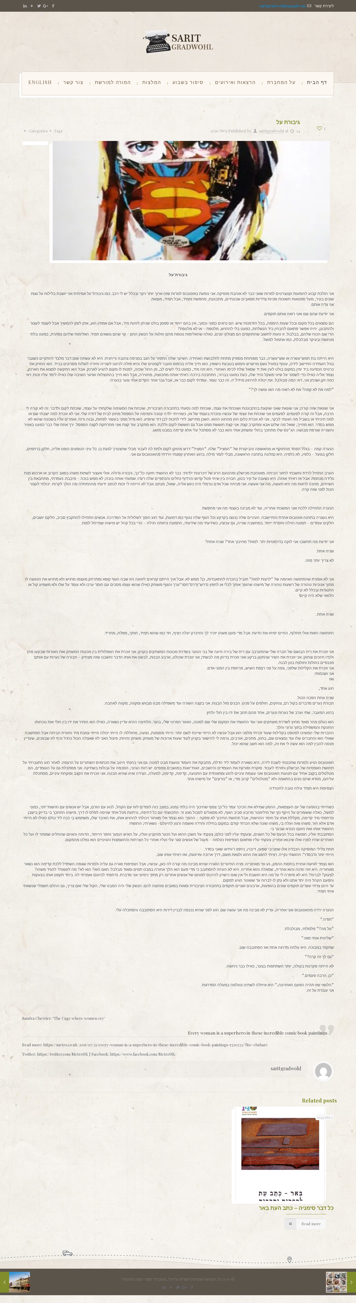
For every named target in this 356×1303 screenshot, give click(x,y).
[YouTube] (32, 5)
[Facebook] (53, 5)
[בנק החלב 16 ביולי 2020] (351, 1282)
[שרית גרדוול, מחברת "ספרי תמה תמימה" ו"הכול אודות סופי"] (178, 42)
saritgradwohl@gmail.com (283, 5)
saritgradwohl (271, 130)
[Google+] (46, 5)
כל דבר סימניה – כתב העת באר (296, 1207)
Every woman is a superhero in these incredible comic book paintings (257, 1033)
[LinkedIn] (25, 5)
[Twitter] (39, 5)
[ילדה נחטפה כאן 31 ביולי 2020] (4, 1282)
